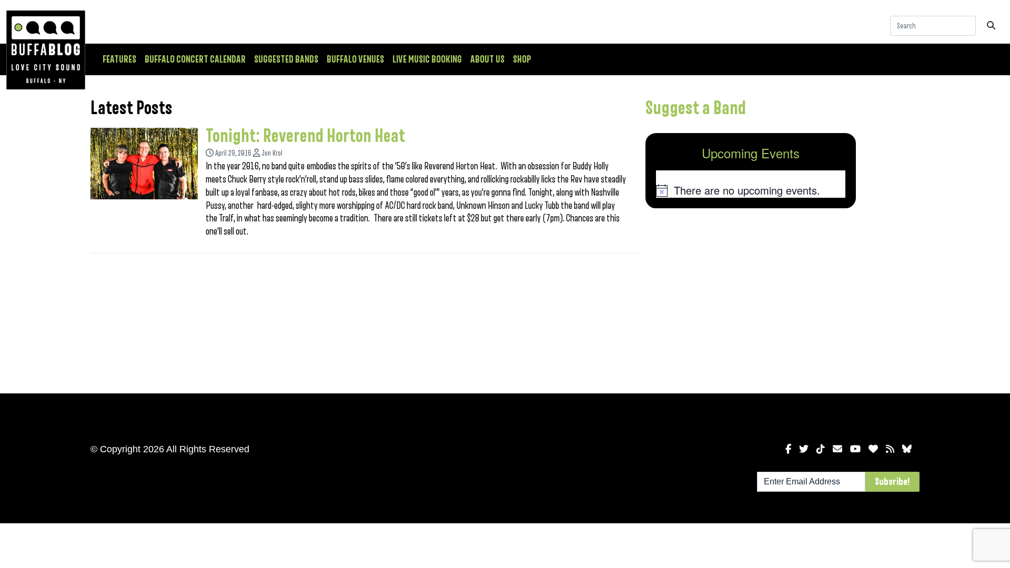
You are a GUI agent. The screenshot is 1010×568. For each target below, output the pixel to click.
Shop (522, 59)
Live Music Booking (427, 59)
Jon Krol (271, 153)
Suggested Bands (286, 59)
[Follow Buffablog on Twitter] (804, 449)
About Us (487, 59)
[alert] (750, 190)
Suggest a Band (695, 108)
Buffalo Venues (355, 59)
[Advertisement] (750, 298)
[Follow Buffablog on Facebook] (788, 449)
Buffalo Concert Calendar (195, 59)
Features (119, 59)
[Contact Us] (837, 449)
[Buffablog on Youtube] (855, 449)
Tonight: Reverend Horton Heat (305, 136)
